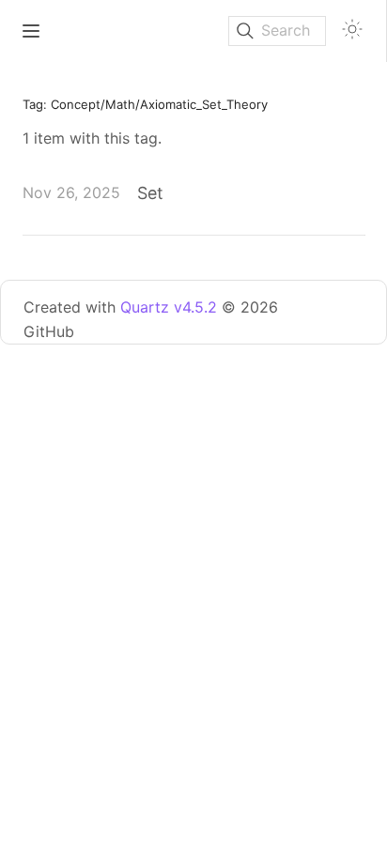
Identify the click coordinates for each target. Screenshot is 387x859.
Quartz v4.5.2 (168, 307)
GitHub (48, 331)
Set (150, 193)
